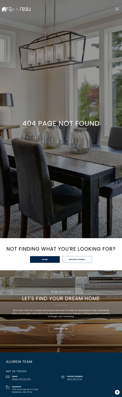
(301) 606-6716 (74, 379)
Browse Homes (77, 259)
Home (45, 259)
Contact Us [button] (61, 329)
